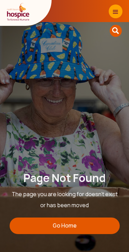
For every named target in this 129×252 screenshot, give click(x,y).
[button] (115, 11)
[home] (19, 12)
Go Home (65, 225)
